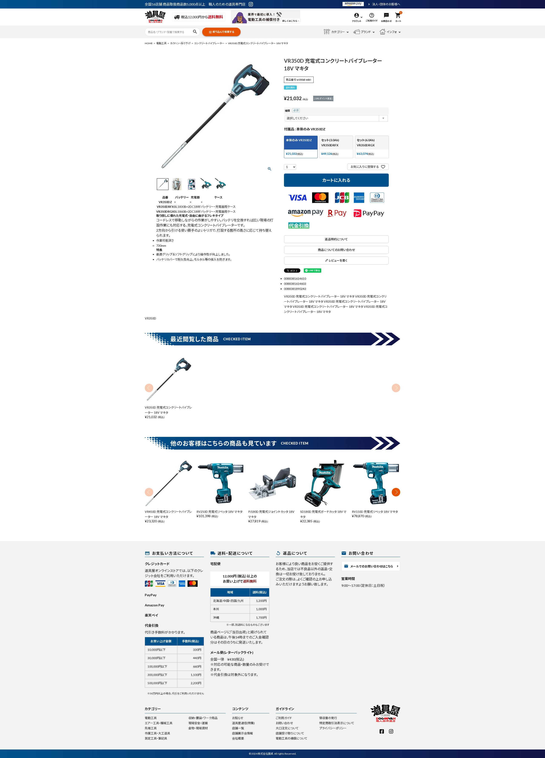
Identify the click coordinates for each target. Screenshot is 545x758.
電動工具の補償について (291, 738)
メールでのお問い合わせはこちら (368, 566)
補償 (292, 110)
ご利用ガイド (284, 718)
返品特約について (336, 239)
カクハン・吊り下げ (180, 43)
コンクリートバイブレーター (209, 43)
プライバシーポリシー (333, 728)
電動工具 (161, 43)
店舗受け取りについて (290, 733)
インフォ (392, 32)
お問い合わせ (284, 723)
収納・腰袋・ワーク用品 (203, 718)
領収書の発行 (328, 718)
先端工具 (151, 728)
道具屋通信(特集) (243, 723)
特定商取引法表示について (336, 723)
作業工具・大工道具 (157, 733)
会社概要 (238, 738)
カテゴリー (338, 32)
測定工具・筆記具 (156, 738)
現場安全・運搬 (198, 723)
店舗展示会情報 (242, 733)
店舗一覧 (238, 728)
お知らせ (237, 718)
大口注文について (287, 728)
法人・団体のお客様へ (386, 4)
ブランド (366, 32)
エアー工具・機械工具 (158, 723)
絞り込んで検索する (221, 32)
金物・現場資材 (198, 728)
